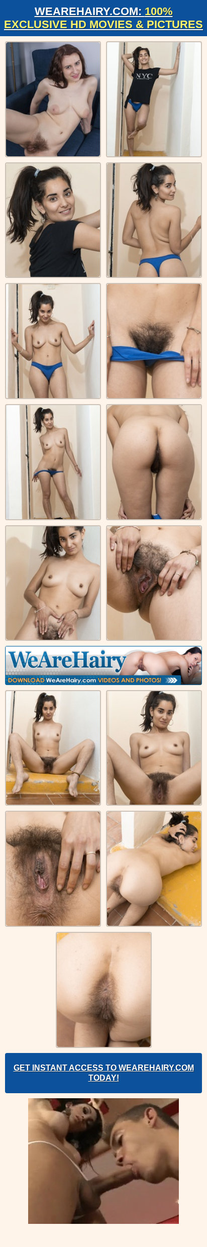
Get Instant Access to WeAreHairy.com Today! (104, 1073)
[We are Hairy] (103, 665)
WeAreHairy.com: (103, 18)
